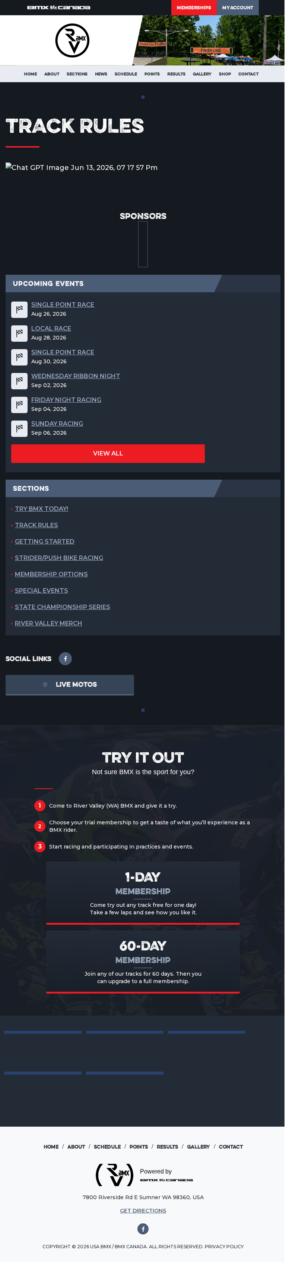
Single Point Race (62, 305)
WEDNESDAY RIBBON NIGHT (75, 376)
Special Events (41, 590)
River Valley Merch (48, 623)
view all (108, 453)
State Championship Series (62, 607)
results (170, 1146)
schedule (110, 1146)
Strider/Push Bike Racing (59, 557)
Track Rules (36, 525)
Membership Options (51, 574)
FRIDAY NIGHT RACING (66, 400)
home (54, 1146)
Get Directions (143, 1210)
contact (231, 1146)
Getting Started (44, 541)
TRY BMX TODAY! (41, 508)
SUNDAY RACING (57, 424)
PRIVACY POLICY (224, 1246)
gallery (201, 1146)
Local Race (51, 328)
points (141, 1146)
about (78, 1146)
